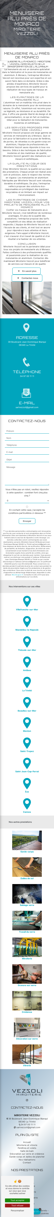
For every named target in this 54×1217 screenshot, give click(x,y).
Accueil (27, 1142)
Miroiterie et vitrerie (27, 1145)
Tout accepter (17, 1200)
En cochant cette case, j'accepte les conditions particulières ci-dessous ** (27, 511)
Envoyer (27, 521)
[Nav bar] (4, 65)
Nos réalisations (27, 1159)
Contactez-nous (30, 278)
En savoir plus (29, 271)
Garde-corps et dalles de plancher (27, 1156)
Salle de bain (27, 1151)
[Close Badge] (40, 1209)
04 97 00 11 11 (27, 376)
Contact (27, 1162)
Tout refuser (17, 1205)
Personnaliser (17, 1210)
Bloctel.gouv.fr (17, 575)
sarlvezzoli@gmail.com (27, 407)
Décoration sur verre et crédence (27, 1154)
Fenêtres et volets (27, 1148)
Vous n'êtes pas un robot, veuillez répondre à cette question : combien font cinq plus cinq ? (27, 492)
